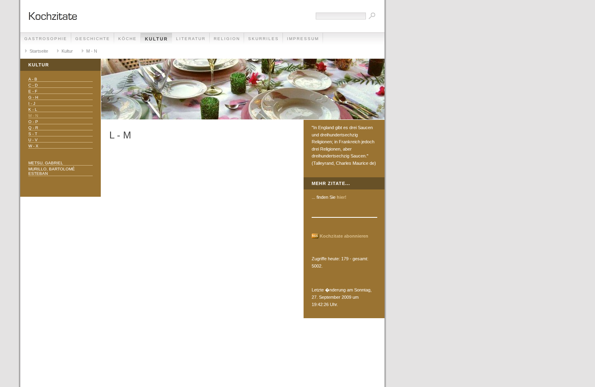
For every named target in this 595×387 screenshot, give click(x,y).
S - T (32, 134)
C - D (33, 85)
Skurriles (263, 38)
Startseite (39, 51)
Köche (127, 38)
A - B (32, 79)
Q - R (33, 127)
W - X (33, 146)
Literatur (191, 38)
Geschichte (92, 38)
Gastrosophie (45, 38)
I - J (31, 103)
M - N (91, 51)
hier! (341, 197)
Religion (227, 38)
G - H (33, 97)
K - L (32, 109)
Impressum (303, 38)
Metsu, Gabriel (45, 163)
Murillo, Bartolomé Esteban (51, 171)
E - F (32, 91)
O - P (33, 121)
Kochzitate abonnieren (344, 236)
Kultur (156, 38)
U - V (33, 140)
